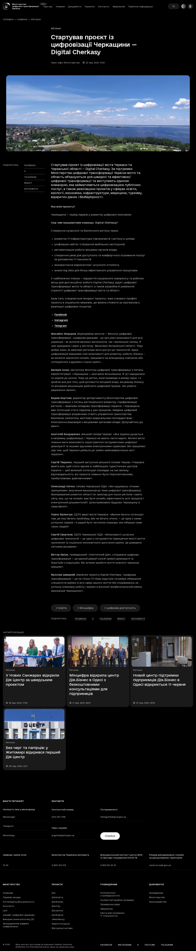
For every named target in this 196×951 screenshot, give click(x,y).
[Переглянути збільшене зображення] (98, 113)
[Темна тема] (183, 6)
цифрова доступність (121, 608)
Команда (8, 893)
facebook (30, 165)
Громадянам (108, 884)
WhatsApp (8, 835)
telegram (30, 177)
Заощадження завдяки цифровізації (16, 925)
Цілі (5, 910)
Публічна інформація (140, 6)
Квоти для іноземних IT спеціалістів (112, 914)
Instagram (61, 320)
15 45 (5, 865)
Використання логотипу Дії (18, 919)
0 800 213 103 (59, 865)
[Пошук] (173, 6)
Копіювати (31, 189)
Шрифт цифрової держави (19, 915)
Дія (53, 893)
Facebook (60, 314)
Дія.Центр (57, 910)
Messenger (9, 817)
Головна (8, 19)
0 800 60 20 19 (108, 865)
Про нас (48, 6)
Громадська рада (110, 904)
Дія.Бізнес (57, 902)
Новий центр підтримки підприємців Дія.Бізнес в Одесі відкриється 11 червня (159, 679)
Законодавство (158, 902)
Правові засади (12, 897)
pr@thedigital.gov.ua (63, 835)
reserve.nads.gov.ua (160, 865)
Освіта (62, 608)
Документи (74, 6)
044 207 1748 (58, 817)
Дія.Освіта (57, 897)
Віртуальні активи (62, 928)
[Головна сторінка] (7, 6)
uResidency (58, 919)
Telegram (60, 325)
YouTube (149, 945)
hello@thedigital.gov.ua (113, 817)
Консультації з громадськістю (110, 894)
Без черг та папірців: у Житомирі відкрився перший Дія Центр (33, 752)
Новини (60, 6)
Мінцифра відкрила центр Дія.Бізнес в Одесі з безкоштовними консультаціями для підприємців (94, 684)
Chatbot (110, 836)
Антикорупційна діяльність (18, 902)
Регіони (36, 19)
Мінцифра (87, 608)
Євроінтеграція (61, 923)
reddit (28, 183)
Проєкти (90, 6)
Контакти (103, 6)
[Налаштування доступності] (190, 6)
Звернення (118, 6)
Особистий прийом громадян (117, 900)
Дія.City (56, 906)
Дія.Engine (57, 915)
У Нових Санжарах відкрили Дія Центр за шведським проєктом (32, 679)
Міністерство (11, 884)
